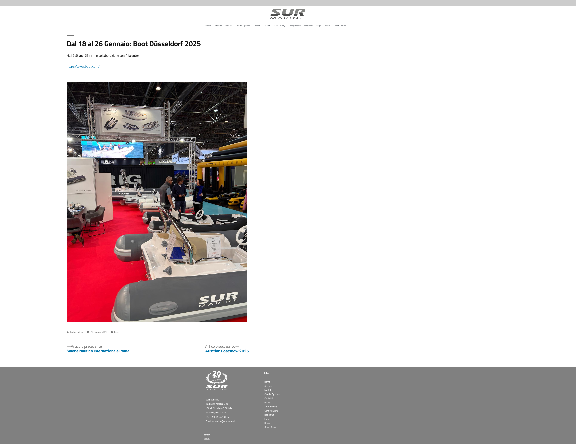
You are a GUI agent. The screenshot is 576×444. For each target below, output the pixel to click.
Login (318, 25)
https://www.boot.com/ (83, 66)
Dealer (267, 25)
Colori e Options (243, 25)
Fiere (116, 332)
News (327, 25)
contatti (207, 434)
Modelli (228, 25)
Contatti (257, 25)
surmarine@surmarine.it (224, 421)
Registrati (308, 25)
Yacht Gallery (279, 25)
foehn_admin (77, 332)
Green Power (340, 25)
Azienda (218, 25)
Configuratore (295, 25)
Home (208, 25)
